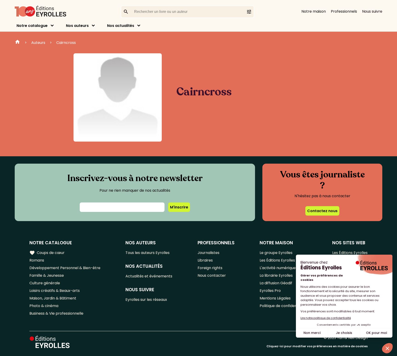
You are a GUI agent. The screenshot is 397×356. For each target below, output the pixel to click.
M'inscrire (179, 207)
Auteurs (38, 42)
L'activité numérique (278, 268)
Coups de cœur (47, 253)
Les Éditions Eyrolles (277, 260)
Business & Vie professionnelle (56, 313)
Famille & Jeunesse (46, 275)
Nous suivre (372, 11)
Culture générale (44, 283)
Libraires (205, 260)
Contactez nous (322, 211)
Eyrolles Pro (270, 290)
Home (17, 42)
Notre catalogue (32, 25)
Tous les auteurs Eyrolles (147, 252)
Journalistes (208, 252)
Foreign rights (210, 268)
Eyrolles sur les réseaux (146, 299)
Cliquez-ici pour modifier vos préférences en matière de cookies (317, 346)
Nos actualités (120, 25)
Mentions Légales (275, 298)
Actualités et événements (148, 276)
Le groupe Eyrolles (276, 252)
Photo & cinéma (43, 305)
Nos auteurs (77, 25)
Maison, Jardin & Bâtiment (52, 298)
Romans (36, 260)
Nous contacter (212, 275)
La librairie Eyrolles (276, 275)
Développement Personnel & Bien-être (64, 268)
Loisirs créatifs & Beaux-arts (54, 290)
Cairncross (66, 42)
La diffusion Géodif (276, 283)
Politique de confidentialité (283, 305)
